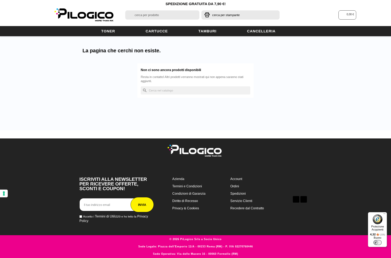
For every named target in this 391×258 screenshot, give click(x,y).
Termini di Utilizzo (108, 216)
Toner (108, 31)
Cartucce (157, 31)
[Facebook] (296, 199)
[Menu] (384, 214)
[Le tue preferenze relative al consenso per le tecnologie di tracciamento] (4, 193)
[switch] (377, 242)
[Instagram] (303, 199)
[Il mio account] (316, 15)
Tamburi (207, 31)
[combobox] (162, 15)
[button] (347, 15)
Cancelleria (261, 31)
